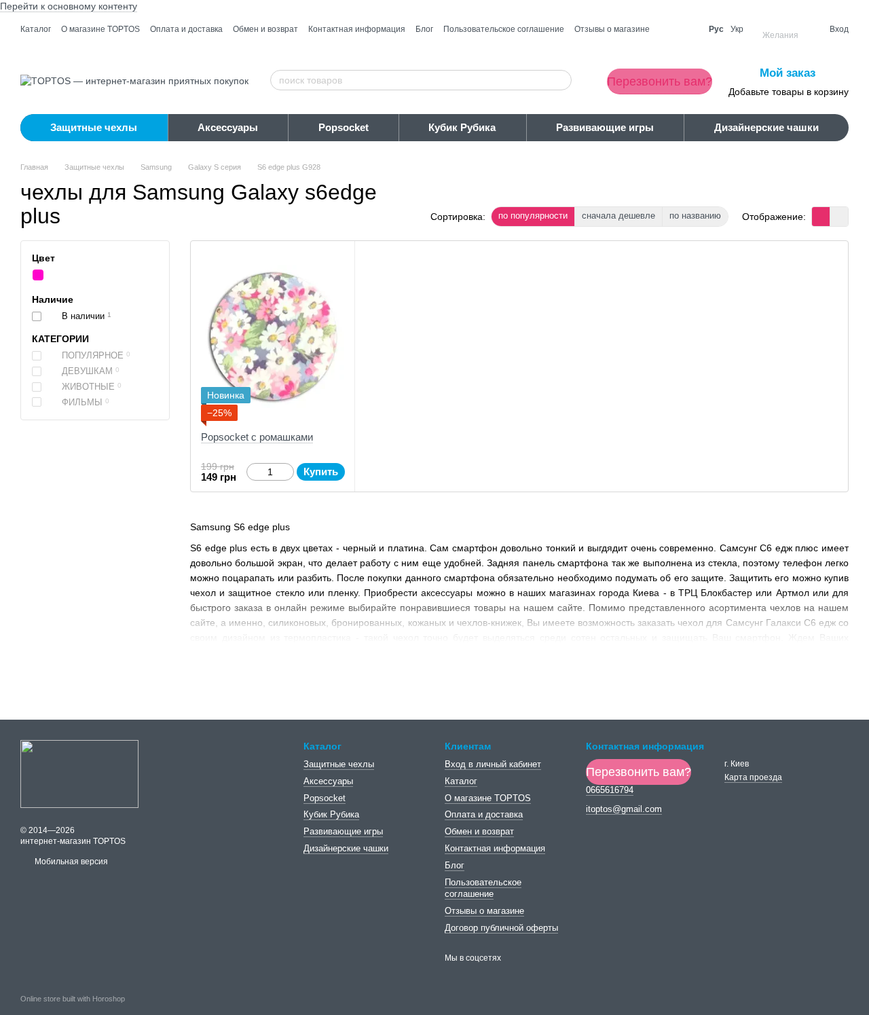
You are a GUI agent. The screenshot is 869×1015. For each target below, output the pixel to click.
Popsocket (343, 127)
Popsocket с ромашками (257, 437)
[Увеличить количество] (287, 472)
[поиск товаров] (561, 80)
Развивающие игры (605, 127)
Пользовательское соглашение (503, 29)
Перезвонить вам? (659, 81)
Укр (737, 29)
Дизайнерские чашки (766, 127)
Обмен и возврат (265, 29)
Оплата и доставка (186, 29)
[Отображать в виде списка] (839, 216)
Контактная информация (356, 29)
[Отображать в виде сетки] (821, 216)
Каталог (35, 29)
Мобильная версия (70, 861)
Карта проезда (753, 777)
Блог (424, 29)
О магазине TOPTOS (100, 29)
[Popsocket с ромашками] (272, 336)
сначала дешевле (618, 215)
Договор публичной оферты (501, 928)
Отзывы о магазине (612, 29)
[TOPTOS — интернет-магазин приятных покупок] (79, 773)
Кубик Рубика (462, 127)
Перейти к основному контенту (68, 6)
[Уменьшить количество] (253, 472)
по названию (695, 215)
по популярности (533, 215)
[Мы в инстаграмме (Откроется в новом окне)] (686, 29)
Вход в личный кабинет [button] (493, 764)
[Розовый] (38, 275)
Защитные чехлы (93, 127)
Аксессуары (228, 127)
